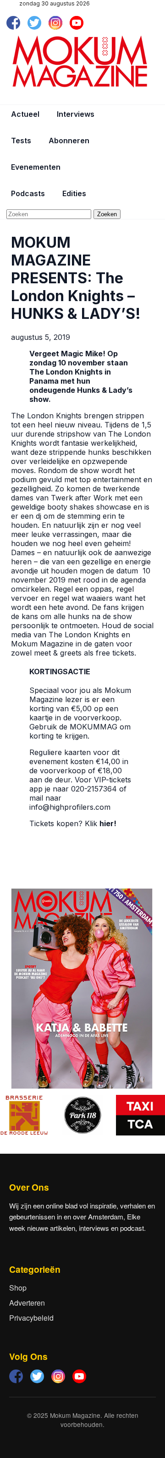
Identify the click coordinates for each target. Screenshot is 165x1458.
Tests (21, 140)
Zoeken (107, 214)
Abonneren (69, 140)
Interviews (75, 114)
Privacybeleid (31, 1317)
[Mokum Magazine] (79, 61)
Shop (18, 1287)
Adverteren (27, 1302)
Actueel (25, 114)
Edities (74, 193)
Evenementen (35, 167)
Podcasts (28, 193)
